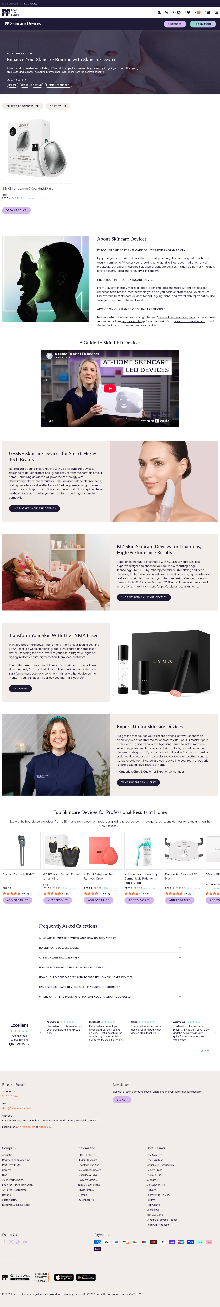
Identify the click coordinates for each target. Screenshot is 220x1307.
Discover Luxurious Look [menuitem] (16, 1204)
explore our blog (133, 321)
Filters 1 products (20, 106)
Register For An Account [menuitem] (16, 1160)
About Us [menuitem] (7, 1155)
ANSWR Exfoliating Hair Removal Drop (99, 876)
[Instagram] (11, 1241)
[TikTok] (18, 1241)
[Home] (5, 1277)
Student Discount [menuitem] (87, 1160)
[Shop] (216, 12)
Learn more (203, 24)
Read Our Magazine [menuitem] (157, 1224)
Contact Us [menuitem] (152, 1209)
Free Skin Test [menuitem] (154, 1155)
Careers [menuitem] (6, 1170)
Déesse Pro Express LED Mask (181, 876)
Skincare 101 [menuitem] (153, 1180)
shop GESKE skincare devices (34, 508)
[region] (128, 1032)
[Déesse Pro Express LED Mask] (184, 850)
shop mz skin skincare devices (144, 597)
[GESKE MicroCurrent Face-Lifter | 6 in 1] (62, 850)
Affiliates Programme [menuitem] (14, 1189)
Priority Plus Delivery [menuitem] (158, 1194)
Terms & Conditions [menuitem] (89, 1184)
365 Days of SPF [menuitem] (156, 1184)
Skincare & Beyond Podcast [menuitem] (162, 1219)
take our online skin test (189, 321)
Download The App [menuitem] (88, 1165)
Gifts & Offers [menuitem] (86, 1155)
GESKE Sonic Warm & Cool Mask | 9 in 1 (27, 188)
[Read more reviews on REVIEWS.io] (19, 1045)
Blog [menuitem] (4, 1175)
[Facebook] (4, 1241)
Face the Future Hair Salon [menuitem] (17, 1184)
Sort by (55, 106)
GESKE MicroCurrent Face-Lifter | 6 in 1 (61, 876)
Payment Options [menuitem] (88, 1180)
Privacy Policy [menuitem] (86, 1189)
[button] (40, 1032)
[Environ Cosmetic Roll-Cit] (21, 850)
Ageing (37, 85)
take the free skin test (138, 782)
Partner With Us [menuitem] (11, 1165)
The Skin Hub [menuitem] (153, 1175)
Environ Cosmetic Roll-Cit (19, 874)
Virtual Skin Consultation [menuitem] (160, 1165)
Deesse (12, 85)
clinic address (27, 1126)
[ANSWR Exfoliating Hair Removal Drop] (103, 850)
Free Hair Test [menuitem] (154, 1160)
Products (175, 24)
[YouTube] (25, 1241)
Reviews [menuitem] (7, 1194)
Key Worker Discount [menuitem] (89, 1170)
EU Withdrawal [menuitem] (86, 1199)
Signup (122, 1099)
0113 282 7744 (10, 1096)
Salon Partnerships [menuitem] (12, 1180)
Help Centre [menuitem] (153, 1204)
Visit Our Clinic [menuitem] (154, 1214)
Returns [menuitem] (150, 1199)
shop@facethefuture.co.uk (17, 1108)
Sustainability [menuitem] (9, 1199)
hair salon (44, 1126)
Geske (25, 85)
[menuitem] (4, 1242)
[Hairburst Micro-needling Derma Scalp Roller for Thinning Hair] (143, 850)
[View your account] (159, 12)
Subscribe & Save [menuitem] (87, 1175)
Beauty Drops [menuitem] (154, 1170)
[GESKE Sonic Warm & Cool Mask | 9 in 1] (37, 149)
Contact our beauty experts (176, 317)
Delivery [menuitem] (151, 1189)
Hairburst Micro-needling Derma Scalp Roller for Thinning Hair (140, 878)
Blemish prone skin (58, 85)
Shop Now (20, 688)
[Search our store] (167, 12)
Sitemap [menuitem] (82, 1194)
